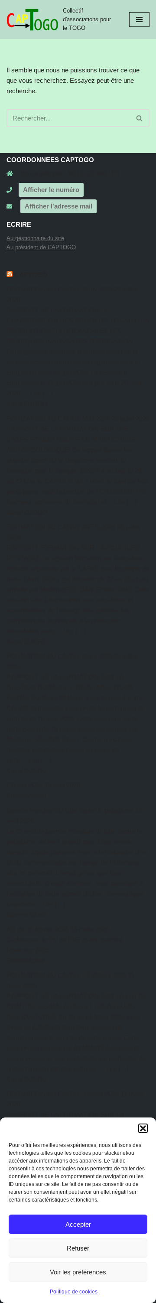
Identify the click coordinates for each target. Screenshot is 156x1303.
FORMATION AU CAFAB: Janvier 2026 (62, 1094)
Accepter (78, 1224)
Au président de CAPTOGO (41, 247)
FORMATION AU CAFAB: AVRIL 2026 (60, 527)
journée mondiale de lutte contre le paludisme (69, 810)
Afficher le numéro (51, 189)
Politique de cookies (74, 1292)
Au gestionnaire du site (35, 238)
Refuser (78, 1248)
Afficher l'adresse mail (58, 206)
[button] (143, 1128)
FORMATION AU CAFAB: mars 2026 (59, 656)
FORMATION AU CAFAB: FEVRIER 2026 (66, 975)
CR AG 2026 (24, 785)
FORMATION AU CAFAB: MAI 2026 (58, 418)
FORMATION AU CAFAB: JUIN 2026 (59, 289)
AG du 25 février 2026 (37, 929)
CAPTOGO (31, 274)
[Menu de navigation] (139, 19)
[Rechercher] (140, 118)
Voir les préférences (78, 1272)
